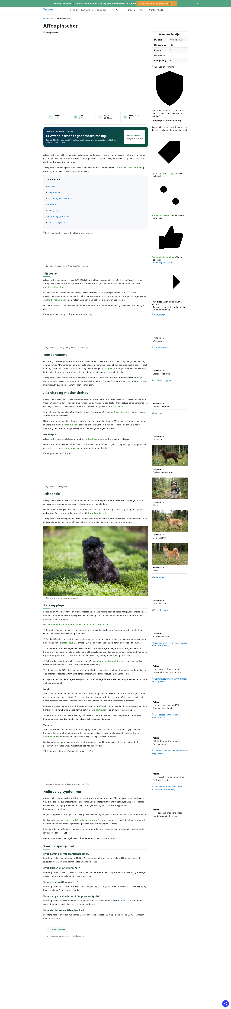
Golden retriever (160, 538)
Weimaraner (158, 341)
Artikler (142, 10)
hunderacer (126, 900)
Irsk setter (158, 439)
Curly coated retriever (163, 472)
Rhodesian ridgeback (163, 406)
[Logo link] (53, 10)
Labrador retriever (161, 373)
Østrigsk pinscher (161, 636)
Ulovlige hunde (156, 10)
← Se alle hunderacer (56, 929)
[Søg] (117, 9)
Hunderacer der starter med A (58, 936)
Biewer (156, 505)
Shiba (155, 570)
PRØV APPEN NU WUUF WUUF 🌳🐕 (156, 3)
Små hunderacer (79, 936)
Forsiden (131, 10)
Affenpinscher (159, 603)
